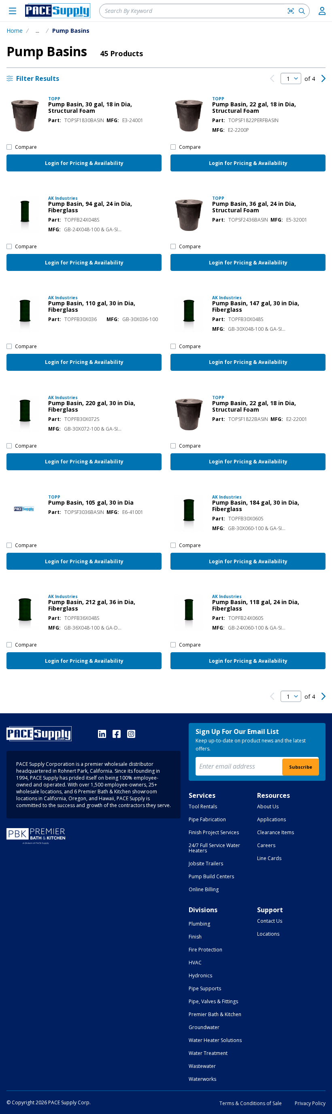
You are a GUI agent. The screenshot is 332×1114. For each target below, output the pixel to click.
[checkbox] (9, 147)
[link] (272, 78)
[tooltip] (37, 30)
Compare (26, 147)
